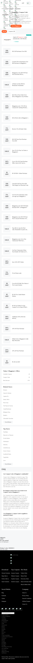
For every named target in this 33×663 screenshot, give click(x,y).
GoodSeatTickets (7, 454)
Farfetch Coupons (15, 581)
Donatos (5, 390)
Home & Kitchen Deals (26, 581)
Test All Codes (3, 549)
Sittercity (5, 444)
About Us (24, 592)
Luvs (4, 460)
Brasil (3, 626)
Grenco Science (6, 451)
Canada (3, 617)
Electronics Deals (25, 578)
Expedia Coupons (15, 578)
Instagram (4, 601)
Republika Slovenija (7, 646)
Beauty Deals (24, 576)
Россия (3, 632)
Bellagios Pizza (6, 412)
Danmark (4, 638)
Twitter (3, 598)
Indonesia (4, 653)
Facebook (4, 595)
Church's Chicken (7, 393)
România (4, 643)
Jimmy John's (6, 399)
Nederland (4, 625)
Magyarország (5, 651)
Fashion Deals (24, 573)
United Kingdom (6, 616)
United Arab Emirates (7, 636)
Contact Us (24, 604)
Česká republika (6, 635)
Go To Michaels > (4, 542)
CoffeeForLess (6, 447)
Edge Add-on (5, 576)
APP (23, 3)
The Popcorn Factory (8, 405)
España (3, 629)
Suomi (3, 639)
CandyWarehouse (7, 409)
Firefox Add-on (5, 578)
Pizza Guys (5, 402)
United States (8, 613)
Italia (3, 630)
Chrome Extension (6, 573)
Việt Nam (4, 650)
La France (4, 622)
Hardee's (5, 415)
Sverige (3, 645)
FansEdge (5, 432)
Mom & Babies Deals (26, 584)
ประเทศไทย (5, 648)
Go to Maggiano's (16, 26)
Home (3, 8)
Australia (4, 619)
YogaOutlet (5, 457)
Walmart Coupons (15, 576)
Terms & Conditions (26, 598)
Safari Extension (5, 581)
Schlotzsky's (6, 441)
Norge (3, 641)
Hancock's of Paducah (8, 435)
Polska (3, 628)
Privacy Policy (25, 595)
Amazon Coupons (15, 573)
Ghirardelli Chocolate (8, 418)
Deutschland (5, 620)
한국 (3, 633)
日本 (3, 623)
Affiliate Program (26, 601)
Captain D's (5, 396)
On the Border (6, 438)
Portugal (4, 642)
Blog (3, 592)
